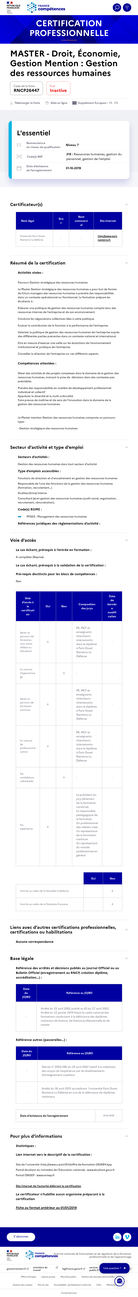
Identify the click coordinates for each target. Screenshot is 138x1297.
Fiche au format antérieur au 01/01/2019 (46, 1207)
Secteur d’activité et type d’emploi (46, 447)
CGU (98, 1284)
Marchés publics (68, 1276)
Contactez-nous (69, 1292)
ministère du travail (40, 1269)
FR (110, 103)
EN (116, 103)
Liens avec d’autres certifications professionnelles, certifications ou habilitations (63, 929)
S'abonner (20, 1236)
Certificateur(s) (26, 204)
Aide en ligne (59, 103)
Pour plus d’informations (36, 1136)
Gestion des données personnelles (98, 1276)
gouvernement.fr (16, 1269)
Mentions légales (115, 1284)
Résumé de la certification (37, 263)
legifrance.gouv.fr (72, 1269)
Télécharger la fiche (27, 103)
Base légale (22, 958)
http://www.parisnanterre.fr (107, 238)
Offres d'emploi (28, 1276)
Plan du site (43, 1284)
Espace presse (48, 1276)
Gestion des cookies (22, 1284)
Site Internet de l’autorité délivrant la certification (48, 1186)
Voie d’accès (23, 540)
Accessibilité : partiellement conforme (72, 1284)
